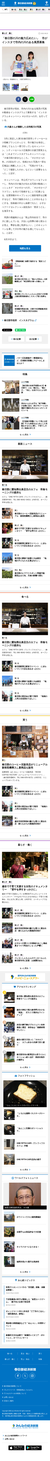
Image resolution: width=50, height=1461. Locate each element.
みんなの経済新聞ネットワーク (25, 1426)
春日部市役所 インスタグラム (19, 320)
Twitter (25, 1376)
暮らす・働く (40, 9)
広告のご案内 (8, 1401)
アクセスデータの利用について (15, 1393)
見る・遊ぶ (23, 9)
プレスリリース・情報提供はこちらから (18, 1390)
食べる (13, 9)
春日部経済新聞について (12, 1386)
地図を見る (25, 248)
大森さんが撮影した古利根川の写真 (24, 126)
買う (31, 9)
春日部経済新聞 (23, 3)
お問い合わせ (8, 1397)
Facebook (18, 1376)
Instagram (32, 1376)
